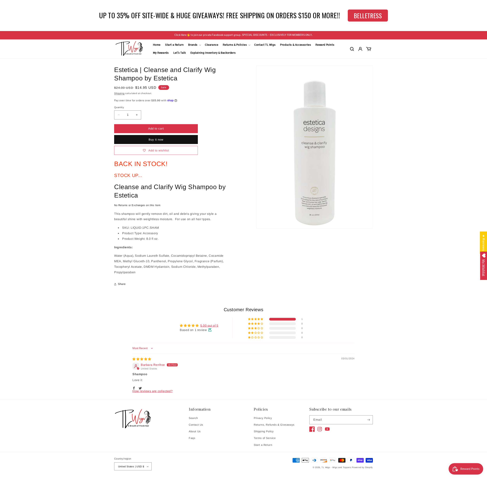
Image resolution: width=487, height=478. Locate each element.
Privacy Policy (263, 418)
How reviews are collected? (152, 391)
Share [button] (122, 283)
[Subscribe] (368, 419)
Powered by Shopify (362, 467)
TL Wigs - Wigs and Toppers (336, 467)
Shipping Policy (264, 431)
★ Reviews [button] (483, 242)
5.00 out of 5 (209, 325)
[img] (141, 359)
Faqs (192, 438)
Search (193, 418)
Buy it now (156, 139)
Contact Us (196, 424)
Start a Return (263, 444)
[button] (194, 45)
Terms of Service (265, 438)
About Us (195, 431)
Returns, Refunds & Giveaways (274, 424)
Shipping (119, 93)
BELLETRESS (365, 15)
